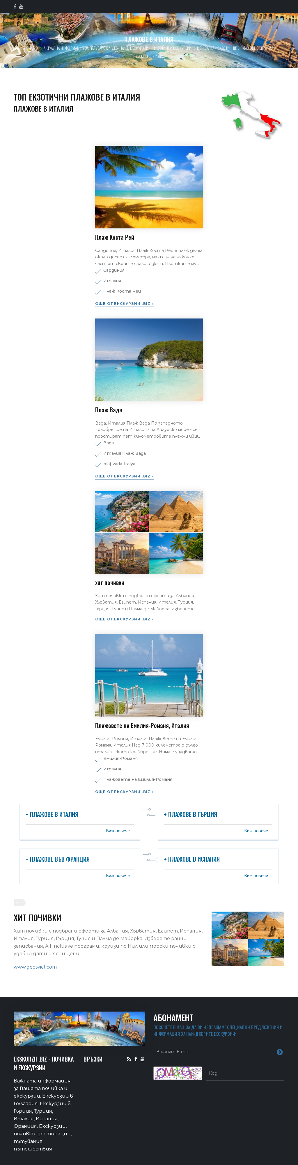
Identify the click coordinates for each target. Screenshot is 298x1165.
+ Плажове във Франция (58, 859)
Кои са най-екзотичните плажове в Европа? (235, 48)
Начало (31, 48)
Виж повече (118, 830)
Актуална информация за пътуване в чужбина (84, 48)
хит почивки (109, 582)
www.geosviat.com (35, 967)
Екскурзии (139, 48)
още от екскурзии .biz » (124, 303)
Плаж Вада (108, 409)
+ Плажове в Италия (52, 814)
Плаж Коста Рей (114, 237)
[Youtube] (143, 1058)
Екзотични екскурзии (172, 48)
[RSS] (129, 1058)
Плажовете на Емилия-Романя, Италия (142, 725)
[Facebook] (135, 1058)
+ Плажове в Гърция (190, 814)
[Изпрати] (279, 1051)
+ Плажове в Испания (192, 859)
